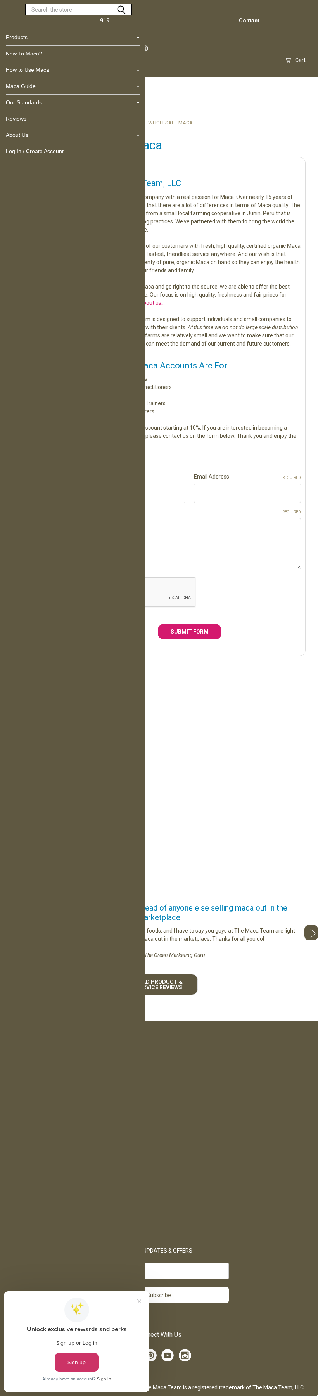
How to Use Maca (27, 70)
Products (17, 37)
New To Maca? (24, 53)
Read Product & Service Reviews (159, 984)
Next (311, 932)
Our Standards (24, 102)
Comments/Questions (189, 511)
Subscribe (159, 1295)
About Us (17, 135)
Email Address (247, 476)
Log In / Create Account (35, 151)
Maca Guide (21, 86)
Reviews (16, 119)
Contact (249, 20)
